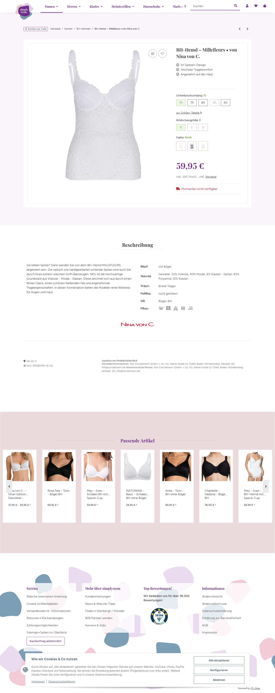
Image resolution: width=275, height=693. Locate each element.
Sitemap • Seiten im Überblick (47, 632)
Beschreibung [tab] (137, 245)
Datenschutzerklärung (61, 681)
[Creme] (181, 146)
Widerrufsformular (214, 603)
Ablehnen (219, 679)
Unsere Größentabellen (42, 603)
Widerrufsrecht (212, 596)
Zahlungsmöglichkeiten (42, 625)
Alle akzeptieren (219, 660)
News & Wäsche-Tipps (100, 603)
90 (227, 102)
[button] (182, 6)
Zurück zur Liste (37, 29)
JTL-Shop (255, 688)
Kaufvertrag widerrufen (46, 641)
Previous (9, 486)
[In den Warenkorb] (30, 42)
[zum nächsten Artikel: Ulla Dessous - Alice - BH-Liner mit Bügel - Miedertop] (247, 29)
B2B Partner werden (98, 618)
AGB (205, 625)
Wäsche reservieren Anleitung (47, 596)
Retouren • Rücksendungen (45, 618)
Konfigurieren (219, 670)
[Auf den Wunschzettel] (162, 53)
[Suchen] (235, 6)
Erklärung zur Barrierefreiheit (221, 618)
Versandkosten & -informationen (49, 610)
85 (216, 102)
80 (204, 102)
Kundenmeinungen (98, 596)
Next (266, 486)
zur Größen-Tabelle (188, 112)
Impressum (38, 681)
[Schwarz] (192, 146)
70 (182, 102)
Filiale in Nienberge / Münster (105, 610)
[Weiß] (203, 146)
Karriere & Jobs (95, 625)
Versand (210, 176)
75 (193, 102)
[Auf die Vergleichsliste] (153, 53)
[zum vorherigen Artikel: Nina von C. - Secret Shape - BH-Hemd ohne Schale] (240, 29)
